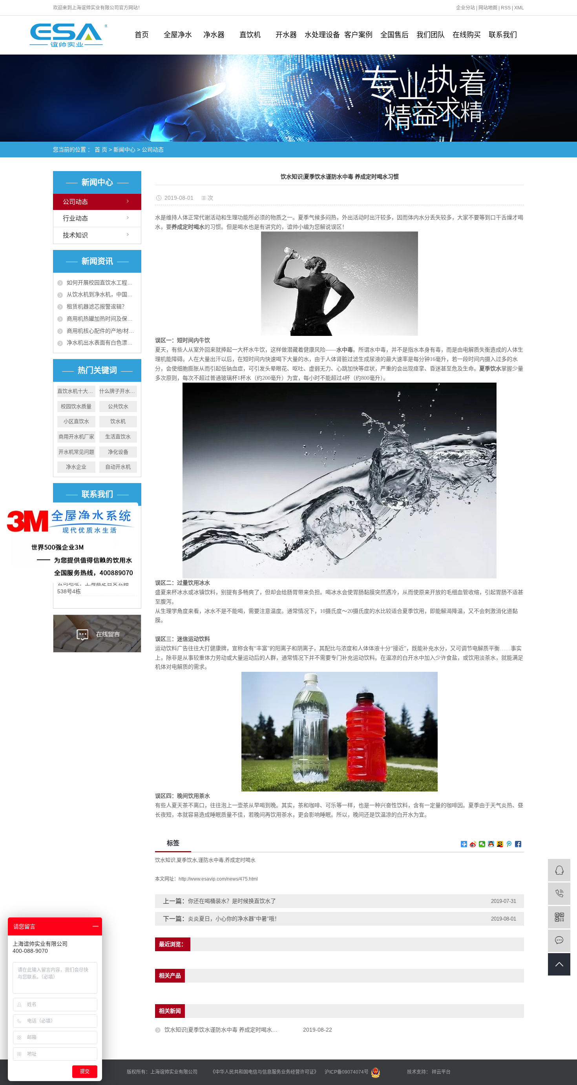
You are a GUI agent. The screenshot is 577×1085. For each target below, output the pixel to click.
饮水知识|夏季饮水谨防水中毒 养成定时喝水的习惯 (226, 1030)
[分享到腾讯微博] (509, 844)
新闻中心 (124, 149)
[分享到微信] (482, 844)
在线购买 (467, 35)
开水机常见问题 (76, 452)
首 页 (101, 149)
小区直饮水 (76, 421)
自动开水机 (118, 467)
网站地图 (487, 8)
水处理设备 (322, 35)
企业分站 (465, 8)
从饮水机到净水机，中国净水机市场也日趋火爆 (102, 294)
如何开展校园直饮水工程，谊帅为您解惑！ (102, 282)
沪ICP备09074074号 (347, 1072)
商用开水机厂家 (76, 436)
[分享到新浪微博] (473, 844)
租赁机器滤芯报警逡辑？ (97, 306)
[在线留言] (559, 941)
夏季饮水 (187, 860)
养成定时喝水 (240, 860)
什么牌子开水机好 (118, 391)
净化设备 (118, 452)
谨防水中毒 (211, 860)
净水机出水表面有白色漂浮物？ (102, 342)
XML (519, 8)
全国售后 (394, 35)
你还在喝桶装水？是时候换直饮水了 (232, 901)
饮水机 (118, 421)
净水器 (214, 35)
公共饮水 (118, 406)
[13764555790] (559, 894)
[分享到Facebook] (518, 844)
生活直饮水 (118, 436)
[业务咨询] (559, 870)
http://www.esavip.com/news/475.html (218, 879)
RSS (506, 8)
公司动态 (153, 149)
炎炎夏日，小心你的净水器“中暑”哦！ (234, 918)
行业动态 (75, 218)
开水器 (286, 35)
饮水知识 (165, 860)
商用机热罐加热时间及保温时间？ (102, 318)
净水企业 (76, 467)
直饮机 (250, 35)
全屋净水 (178, 35)
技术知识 (75, 235)
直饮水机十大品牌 (76, 391)
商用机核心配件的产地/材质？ (102, 331)
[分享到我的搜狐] (500, 844)
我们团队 (430, 35)
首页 (142, 35)
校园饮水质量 (76, 406)
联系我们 (503, 35)
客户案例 (358, 35)
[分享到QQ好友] (491, 844)
